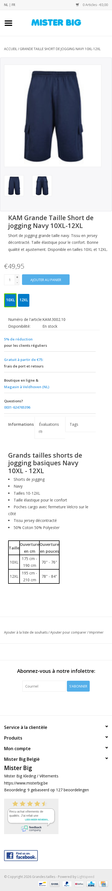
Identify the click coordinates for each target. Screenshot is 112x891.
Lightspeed (85, 876)
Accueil (10, 49)
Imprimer (96, 632)
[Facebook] (56, 854)
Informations (21, 424)
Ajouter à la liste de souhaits (26, 632)
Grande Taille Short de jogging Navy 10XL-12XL (60, 49)
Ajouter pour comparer (68, 632)
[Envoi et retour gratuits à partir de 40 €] (64, 22)
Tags (74, 424)
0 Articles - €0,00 (95, 4)
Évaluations (49, 427)
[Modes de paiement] (42, 883)
